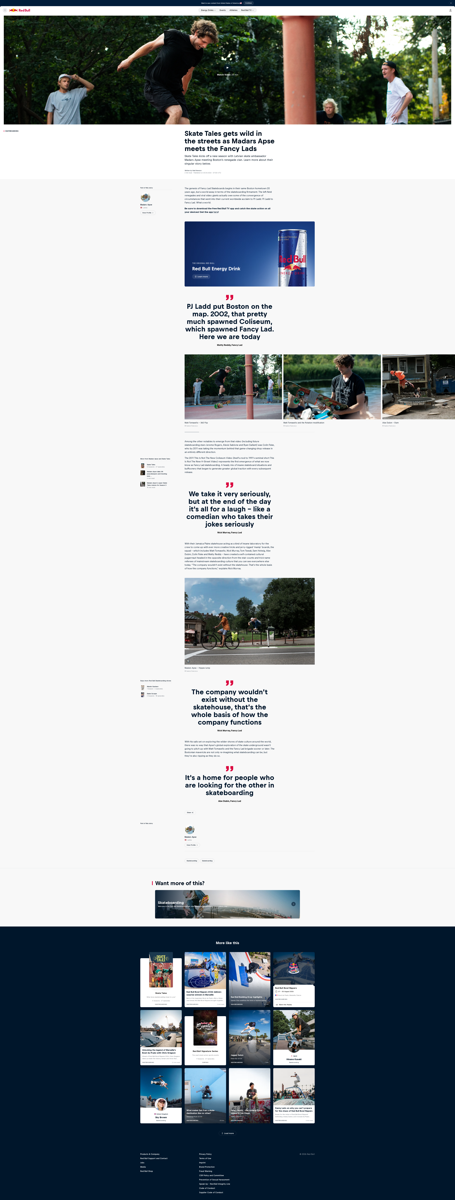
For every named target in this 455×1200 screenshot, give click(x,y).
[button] (451, 3)
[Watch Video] (227, 67)
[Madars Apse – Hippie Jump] (250, 621)
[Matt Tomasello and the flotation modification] (332, 386)
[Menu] (5, 10)
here (216, 212)
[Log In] (450, 10)
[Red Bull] (19, 10)
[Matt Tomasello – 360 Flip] (233, 386)
